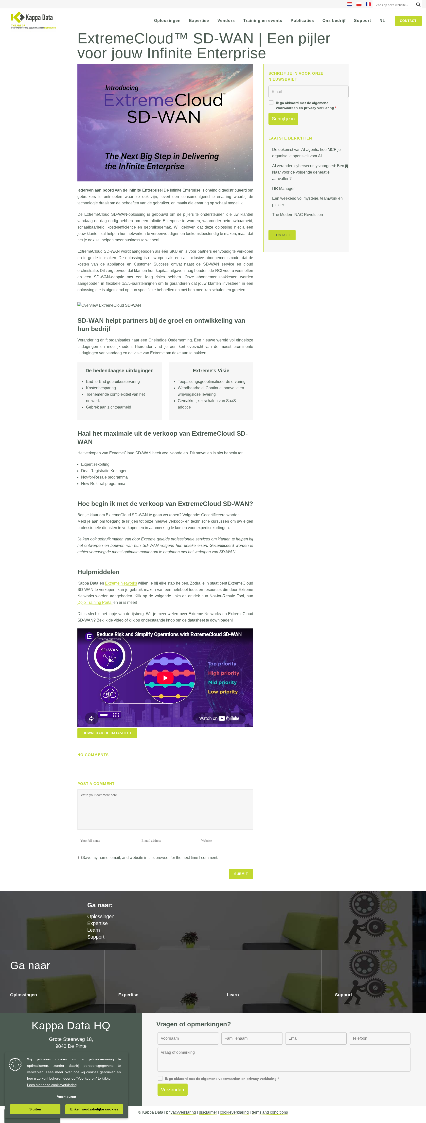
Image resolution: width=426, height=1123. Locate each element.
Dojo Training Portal (94, 602)
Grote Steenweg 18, (71, 1039)
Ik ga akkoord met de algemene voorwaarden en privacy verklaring (306, 105)
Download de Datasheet (107, 733)
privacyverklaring (181, 1112)
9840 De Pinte (71, 1046)
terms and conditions (270, 1112)
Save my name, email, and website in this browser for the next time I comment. (150, 858)
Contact (408, 21)
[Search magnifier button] (418, 4)
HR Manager (283, 188)
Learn (93, 930)
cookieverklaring (234, 1112)
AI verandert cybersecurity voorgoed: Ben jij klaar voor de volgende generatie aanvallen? (310, 172)
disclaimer (208, 1112)
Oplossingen (23, 994)
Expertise (97, 923)
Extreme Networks (121, 583)
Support (96, 937)
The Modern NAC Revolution (297, 215)
